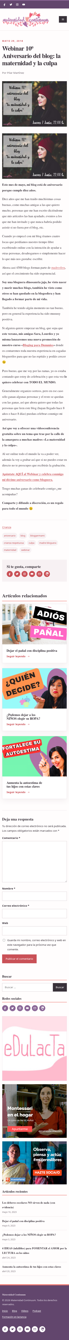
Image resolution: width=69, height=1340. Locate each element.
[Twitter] (10, 4)
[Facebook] (4, 4)
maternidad (10, 549)
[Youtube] (23, 4)
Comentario (11, 838)
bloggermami (37, 535)
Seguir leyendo (16, 656)
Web (5, 923)
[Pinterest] (47, 574)
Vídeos (24, 1310)
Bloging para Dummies (38, 345)
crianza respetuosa (14, 542)
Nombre (8, 888)
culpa (31, 542)
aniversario (10, 535)
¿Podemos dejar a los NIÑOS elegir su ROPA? (23, 716)
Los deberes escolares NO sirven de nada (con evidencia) (28, 1205)
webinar (25, 549)
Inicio (5, 1310)
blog (23, 535)
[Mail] (39, 574)
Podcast (37, 1310)
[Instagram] (17, 4)
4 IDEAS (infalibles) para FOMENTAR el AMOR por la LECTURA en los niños (34, 1250)
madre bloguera (47, 542)
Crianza (6, 527)
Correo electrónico (15, 905)
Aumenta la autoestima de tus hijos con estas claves (24, 784)
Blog (14, 1310)
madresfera (58, 267)
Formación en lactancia (14, 1316)
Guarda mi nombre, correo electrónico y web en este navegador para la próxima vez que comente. (36, 944)
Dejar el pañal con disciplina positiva (32, 650)
